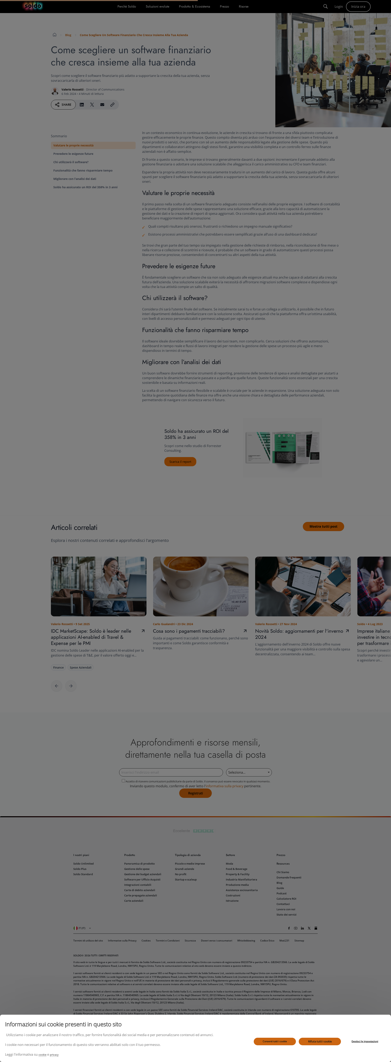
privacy (54, 1054)
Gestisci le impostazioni (364, 1041)
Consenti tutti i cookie (275, 1041)
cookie (42, 1054)
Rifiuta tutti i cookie (320, 1041)
